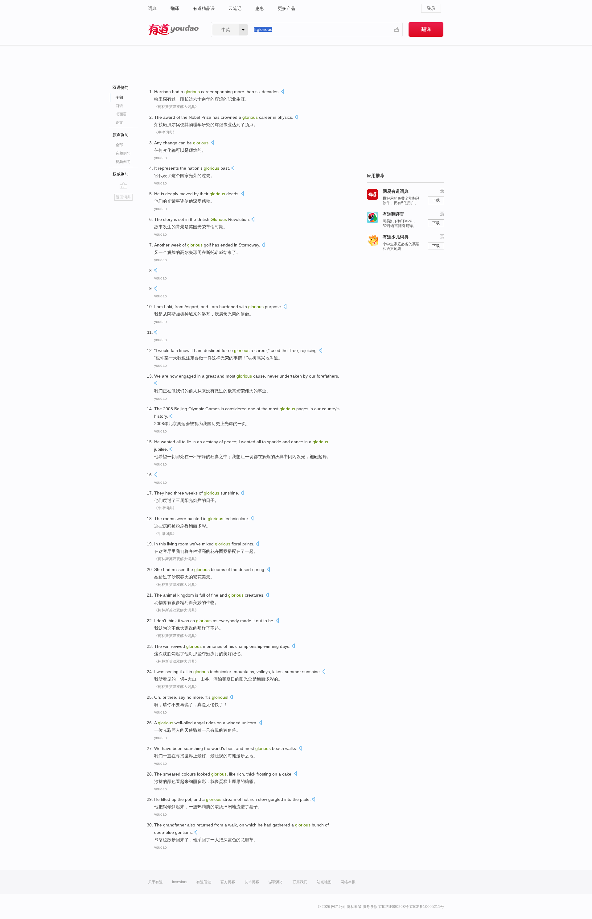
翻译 (175, 8)
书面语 (121, 114)
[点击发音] (282, 92)
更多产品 (286, 8)
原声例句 (121, 135)
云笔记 (234, 8)
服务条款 (370, 907)
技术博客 (252, 882)
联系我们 (300, 882)
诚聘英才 (276, 882)
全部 (119, 145)
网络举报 (348, 882)
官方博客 (227, 882)
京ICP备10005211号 (426, 907)
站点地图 (324, 882)
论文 (119, 122)
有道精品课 (204, 8)
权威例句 (121, 174)
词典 (152, 8)
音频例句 (123, 153)
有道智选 (203, 882)
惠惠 (259, 8)
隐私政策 (354, 907)
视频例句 (123, 161)
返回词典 (123, 197)
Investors (179, 882)
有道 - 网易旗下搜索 (173, 29)
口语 (119, 106)
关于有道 (155, 882)
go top (123, 185)
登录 (431, 8)
